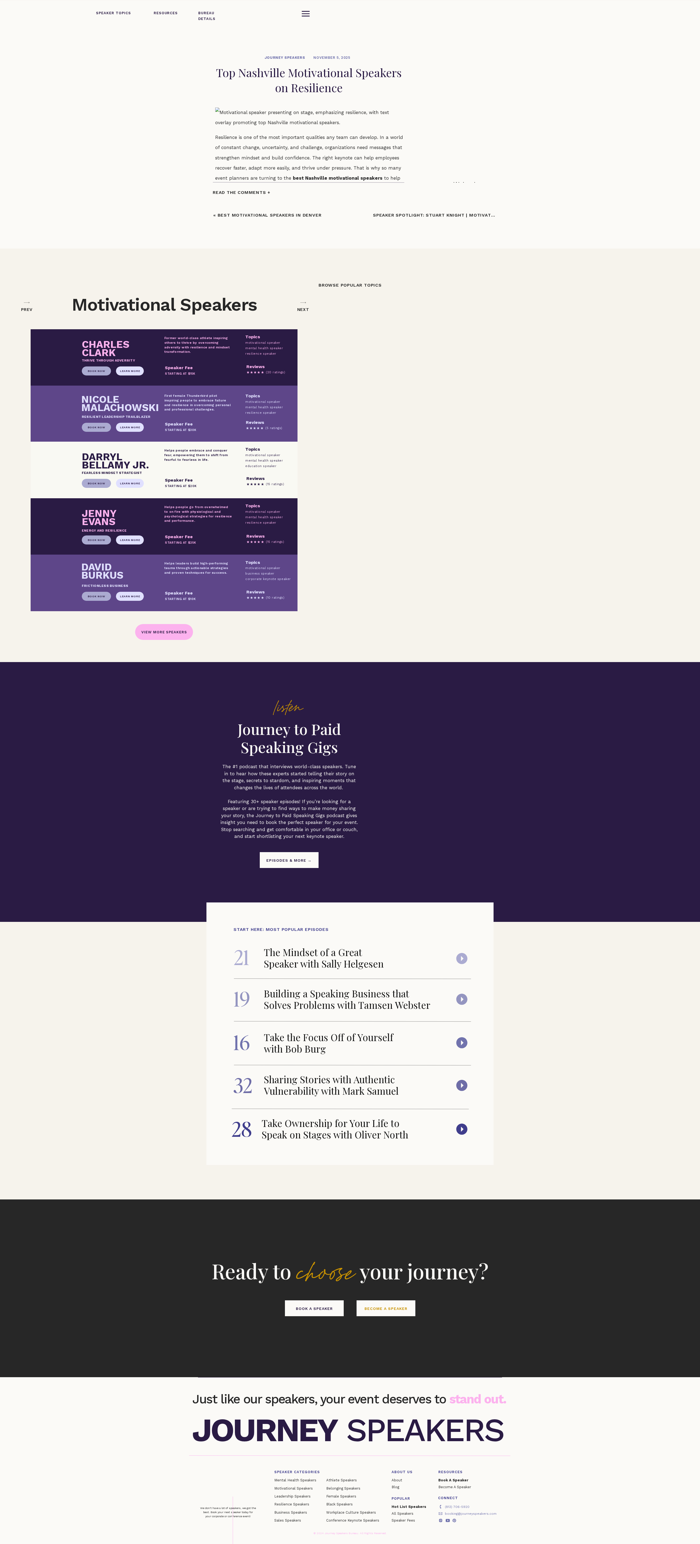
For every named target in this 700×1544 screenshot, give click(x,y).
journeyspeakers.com (248, 1302)
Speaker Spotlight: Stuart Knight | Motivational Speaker (451, 215)
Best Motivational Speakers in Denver (270, 215)
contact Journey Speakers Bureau (365, 1252)
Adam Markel (230, 623)
